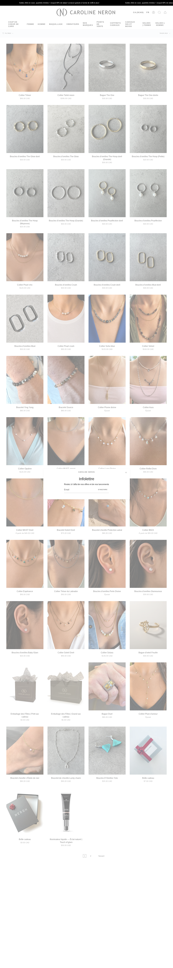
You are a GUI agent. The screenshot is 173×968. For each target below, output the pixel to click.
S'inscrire (102, 489)
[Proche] (126, 472)
